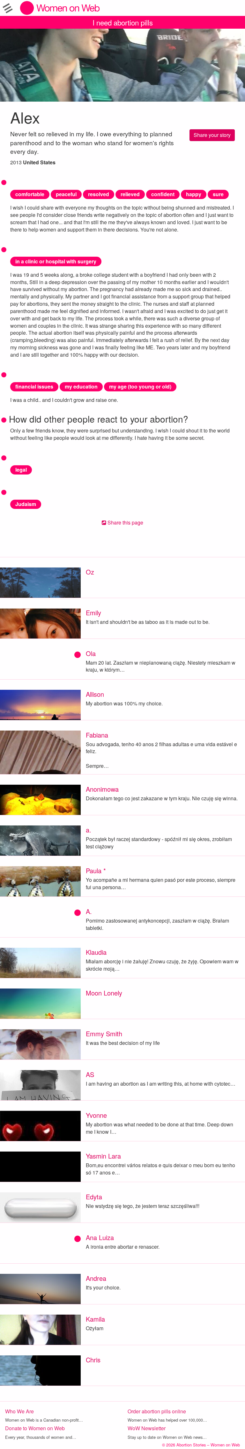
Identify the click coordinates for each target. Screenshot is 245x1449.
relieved (130, 194)
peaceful (66, 194)
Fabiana (97, 734)
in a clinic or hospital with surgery (55, 261)
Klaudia (96, 952)
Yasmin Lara (103, 1155)
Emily (93, 612)
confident (162, 194)
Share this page (124, 522)
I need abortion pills (123, 22)
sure (218, 194)
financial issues (34, 386)
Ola (91, 653)
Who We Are (19, 1411)
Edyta (94, 1196)
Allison (95, 694)
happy (193, 194)
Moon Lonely (104, 992)
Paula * (96, 870)
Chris (93, 1359)
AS (90, 1074)
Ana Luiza (100, 1237)
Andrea (96, 1278)
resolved (98, 194)
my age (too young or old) (140, 386)
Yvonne (96, 1115)
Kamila (95, 1319)
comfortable (29, 194)
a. (88, 829)
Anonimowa (102, 789)
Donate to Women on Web (35, 1428)
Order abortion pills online (157, 1411)
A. (89, 911)
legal (21, 469)
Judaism (25, 504)
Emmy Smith (104, 1033)
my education (81, 386)
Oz (90, 571)
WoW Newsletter (147, 1428)
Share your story (212, 135)
